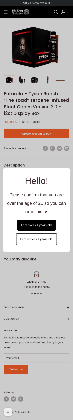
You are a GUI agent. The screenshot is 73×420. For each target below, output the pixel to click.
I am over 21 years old (36, 225)
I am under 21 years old (36, 239)
